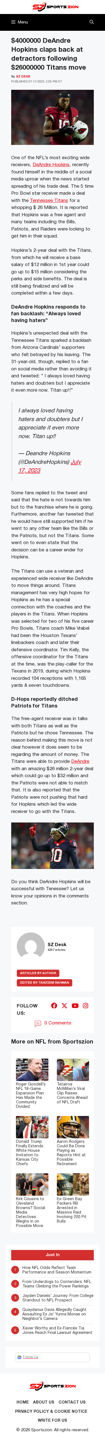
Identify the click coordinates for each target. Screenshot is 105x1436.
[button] (91, 22)
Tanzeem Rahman (44, 982)
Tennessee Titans (49, 201)
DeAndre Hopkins (51, 165)
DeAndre (80, 762)
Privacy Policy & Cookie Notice (51, 1412)
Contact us (72, 1402)
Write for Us (52, 1421)
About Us (43, 1402)
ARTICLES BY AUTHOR (38, 973)
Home (23, 1402)
